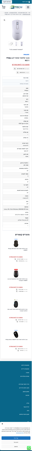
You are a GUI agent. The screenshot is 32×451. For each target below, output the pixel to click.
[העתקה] (15, 69)
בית (29, 12)
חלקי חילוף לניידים (24, 388)
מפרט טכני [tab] (25, 78)
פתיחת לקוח (7, 2)
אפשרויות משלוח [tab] (24, 84)
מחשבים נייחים (25, 365)
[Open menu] (28, 7)
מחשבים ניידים (25, 369)
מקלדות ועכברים (13, 12)
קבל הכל (16, 438)
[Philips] (16, 239)
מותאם (16, 446)
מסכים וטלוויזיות (24, 376)
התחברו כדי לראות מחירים (21, 64)
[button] (2, 424)
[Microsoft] (16, 300)
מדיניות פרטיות (19, 433)
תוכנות (27, 395)
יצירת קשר (26, 407)
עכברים (6, 12)
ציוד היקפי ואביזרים (22, 12)
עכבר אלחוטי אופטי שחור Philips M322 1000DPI (16, 339)
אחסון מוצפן (26, 392)
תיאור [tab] (26, 81)
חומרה (27, 373)
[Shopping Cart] (3, 7)
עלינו (27, 403)
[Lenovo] (16, 270)
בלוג (28, 411)
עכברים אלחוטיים (26, 14)
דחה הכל (16, 442)
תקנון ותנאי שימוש (24, 414)
